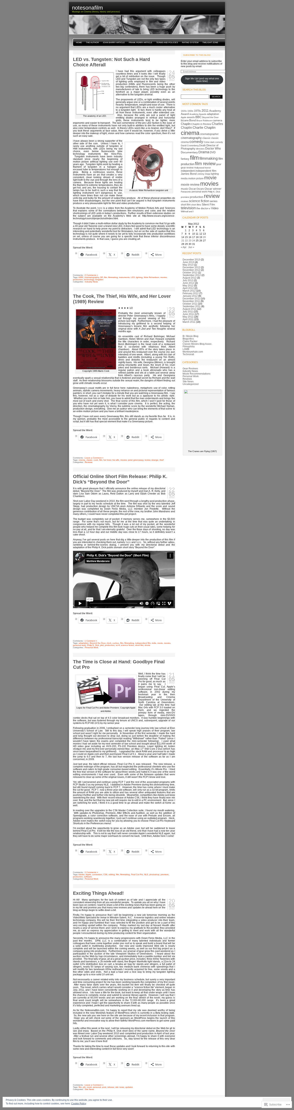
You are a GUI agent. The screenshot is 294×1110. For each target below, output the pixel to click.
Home (79, 42)
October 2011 (190, 303)
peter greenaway (135, 460)
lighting (139, 277)
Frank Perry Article (140, 42)
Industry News (91, 282)
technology (89, 279)
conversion (97, 874)
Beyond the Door (97, 643)
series (213, 201)
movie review (190, 184)
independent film (143, 643)
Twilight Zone (210, 42)
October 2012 (190, 272)
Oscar (192, 188)
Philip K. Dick (93, 645)
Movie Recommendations (196, 373)
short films (196, 204)
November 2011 (191, 301)
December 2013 (191, 259)
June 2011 (188, 314)
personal (97, 1087)
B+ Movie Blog (190, 336)
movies (163, 277)
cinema (82, 460)
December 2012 (191, 267)
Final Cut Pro (137, 874)
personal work (79, 645)
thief (162, 460)
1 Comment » (91, 641)
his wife (115, 460)
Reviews (88, 462)
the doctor (202, 208)
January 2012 (190, 296)
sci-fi (118, 645)
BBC (198, 117)
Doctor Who (213, 148)
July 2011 (188, 311)
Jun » (191, 247)
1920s (184, 111)
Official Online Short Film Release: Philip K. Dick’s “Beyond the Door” (120, 479)
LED (133, 277)
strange (154, 460)
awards (191, 117)
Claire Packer (190, 341)
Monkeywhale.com (193, 351)
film (105, 277)
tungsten (99, 279)
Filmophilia (189, 346)
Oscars (200, 188)
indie (154, 643)
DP (101, 277)
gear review (187, 167)
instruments (124, 277)
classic (89, 460)
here (99, 208)
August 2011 (189, 309)
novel (89, 1087)
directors (200, 148)
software (88, 877)
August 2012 (189, 277)
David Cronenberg (190, 145)
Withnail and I (187, 211)
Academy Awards (197, 114)
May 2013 (188, 264)
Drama (203, 152)
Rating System (190, 42)
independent (188, 170)
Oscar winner (213, 188)
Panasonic (186, 191)
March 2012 (189, 290)
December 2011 (191, 298)
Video (214, 208)
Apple (88, 874)
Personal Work (91, 647)
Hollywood (199, 167)
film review (205, 163)
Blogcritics (188, 338)
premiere (165, 874)
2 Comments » (91, 275)
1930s (190, 111)
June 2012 (188, 283)
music (184, 188)
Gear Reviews (190, 368)
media (184, 178)
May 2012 (188, 285)
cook (96, 460)
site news (119, 1087)
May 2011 (188, 316)
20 (204, 237)
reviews (184, 201)
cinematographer (209, 134)
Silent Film (208, 204)
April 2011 (188, 319)
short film (139, 645)
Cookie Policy (78, 1103)
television (188, 208)
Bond (192, 120)
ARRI (80, 277)
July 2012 (188, 280)
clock (109, 643)
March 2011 (189, 322)
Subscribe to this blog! (197, 55)
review (147, 460)
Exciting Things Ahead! (98, 893)
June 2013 (188, 262)
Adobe (81, 874)
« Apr (183, 247)
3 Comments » (91, 872)
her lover (107, 460)
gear (218, 164)
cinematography (91, 277)
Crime (207, 142)
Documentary (189, 152)
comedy (196, 141)
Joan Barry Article (114, 42)
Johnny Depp (203, 174)
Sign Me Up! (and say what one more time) (202, 79)
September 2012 (192, 275)
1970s (197, 110)
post (104, 1087)
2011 (205, 110)
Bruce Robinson (204, 120)
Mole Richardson (151, 277)
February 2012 (191, 293)
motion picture (196, 178)
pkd (102, 645)
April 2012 (188, 288)
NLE (146, 874)
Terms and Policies (167, 42)
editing (112, 874)
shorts (147, 645)
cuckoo (115, 643)
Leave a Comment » (94, 458)
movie (160, 643)
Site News (89, 1089)
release (110, 1087)
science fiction (127, 645)
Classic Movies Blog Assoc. (197, 344)
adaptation (84, 643)
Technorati (188, 354)
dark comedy (216, 142)
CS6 (105, 874)
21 (182, 240)
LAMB (186, 349)
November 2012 (191, 270)
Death (202, 145)
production (78, 279)
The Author (92, 42)
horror (208, 167)
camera (217, 120)
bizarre (185, 120)
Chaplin (186, 124)
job (84, 1087)
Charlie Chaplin (204, 128)
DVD (213, 152)
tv (209, 208)
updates (129, 1087)
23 (190, 240)
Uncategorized (191, 384)
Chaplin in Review (201, 124)
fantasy (185, 158)
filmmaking (113, 277)
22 (186, 240)
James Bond (189, 173)
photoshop (154, 874)
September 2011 (192, 306)
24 (193, 240)
